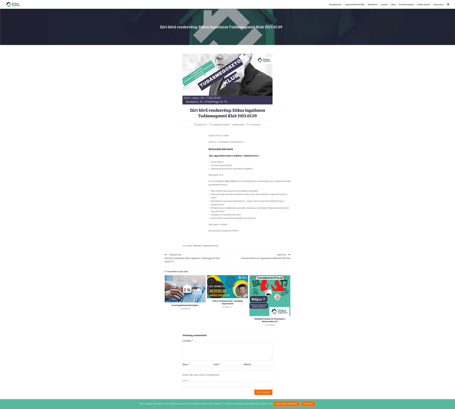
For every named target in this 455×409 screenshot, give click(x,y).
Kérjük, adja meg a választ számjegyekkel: (200, 374)
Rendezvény (197, 246)
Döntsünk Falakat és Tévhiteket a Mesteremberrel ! (269, 320)
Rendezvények (238, 125)
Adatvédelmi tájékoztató (286, 404)
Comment (187, 340)
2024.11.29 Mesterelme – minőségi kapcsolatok (227, 302)
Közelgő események (221, 125)
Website (247, 364)
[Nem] (452, 404)
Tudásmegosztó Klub (210, 246)
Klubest (190, 246)
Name (186, 364)
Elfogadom (308, 404)
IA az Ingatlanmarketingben (185, 305)
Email (217, 364)
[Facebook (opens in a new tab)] (448, 4)
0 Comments (255, 125)
